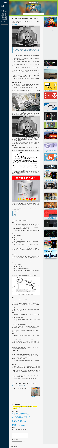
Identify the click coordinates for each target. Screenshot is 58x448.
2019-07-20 (17, 24)
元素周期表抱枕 (33, 396)
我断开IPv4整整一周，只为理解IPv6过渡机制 (19, 421)
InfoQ (28, 388)
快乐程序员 (2, 6)
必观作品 (2, 5)
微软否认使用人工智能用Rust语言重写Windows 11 (19, 417)
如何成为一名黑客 (3, 14)
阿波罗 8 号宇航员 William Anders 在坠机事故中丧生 (20, 413)
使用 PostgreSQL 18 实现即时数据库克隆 (18, 420)
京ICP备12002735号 (16, 446)
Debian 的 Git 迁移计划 (15, 424)
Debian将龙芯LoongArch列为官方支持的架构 (18, 425)
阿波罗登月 (14, 24)
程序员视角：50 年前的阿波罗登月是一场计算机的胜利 (20, 414)
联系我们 (12, 446)
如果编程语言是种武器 (4, 13)
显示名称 (14, 439)
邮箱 (17, 439)
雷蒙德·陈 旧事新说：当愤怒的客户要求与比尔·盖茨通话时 (21, 416)
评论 (13, 432)
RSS (1, 8)
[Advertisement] (26, 403)
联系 (1, 7)
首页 (1, 4)
